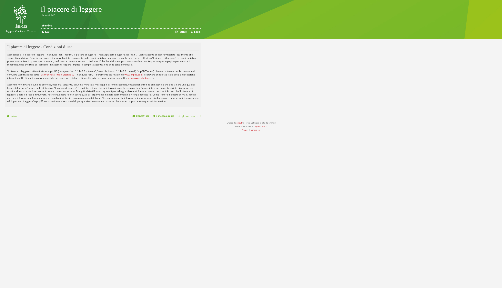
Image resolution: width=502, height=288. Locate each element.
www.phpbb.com (134, 74)
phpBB (239, 122)
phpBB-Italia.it (260, 126)
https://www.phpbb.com (140, 78)
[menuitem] (46, 31)
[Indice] (21, 19)
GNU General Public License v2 (57, 74)
